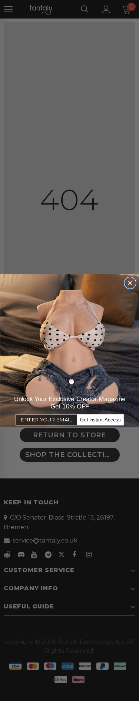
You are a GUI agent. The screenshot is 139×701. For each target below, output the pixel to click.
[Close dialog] (130, 282)
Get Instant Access (100, 419)
